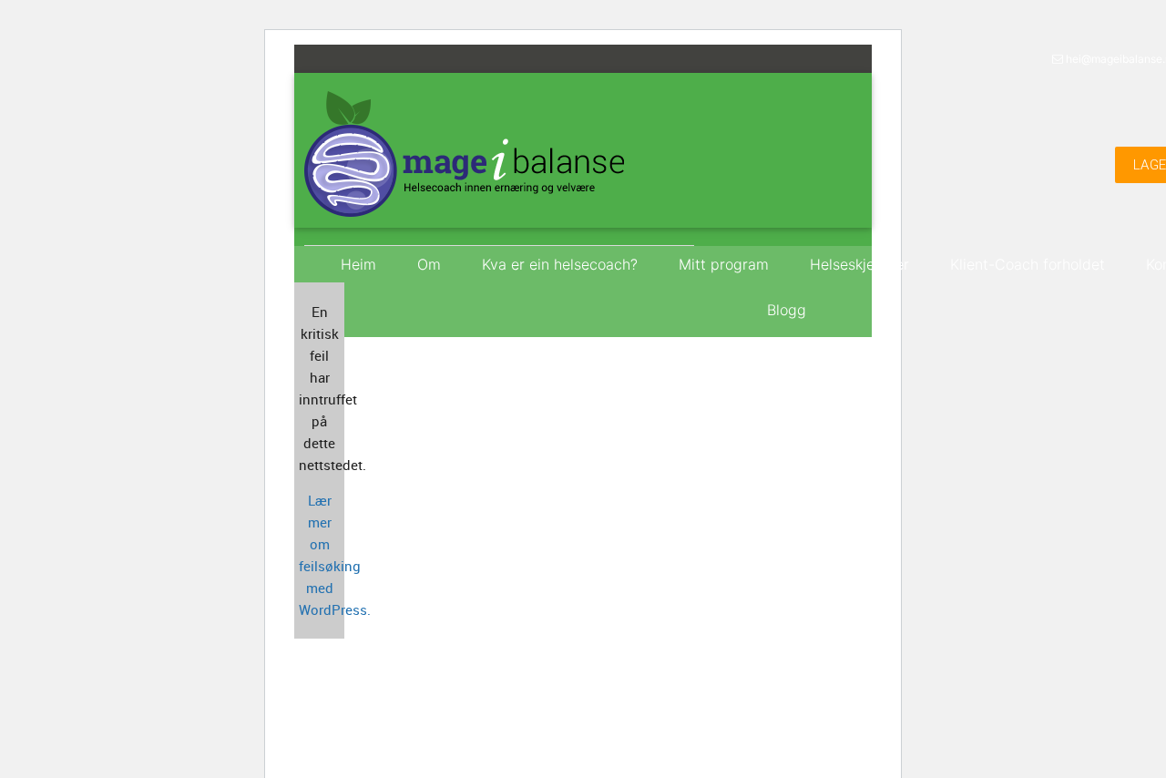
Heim (358, 264)
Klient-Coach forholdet (1027, 264)
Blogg (786, 310)
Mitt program (724, 264)
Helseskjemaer (859, 264)
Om (429, 264)
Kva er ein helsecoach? (560, 264)
